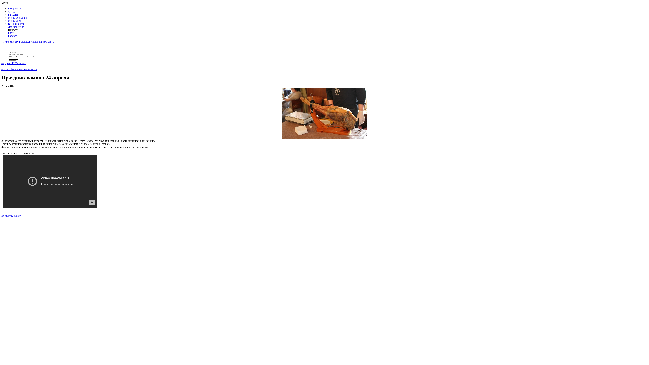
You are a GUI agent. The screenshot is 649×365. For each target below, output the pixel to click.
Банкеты (13, 14)
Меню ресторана (17, 17)
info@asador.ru (12, 60)
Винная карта (16, 23)
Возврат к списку (11, 215)
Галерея (12, 35)
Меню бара (14, 20)
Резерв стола (15, 8)
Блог (11, 32)
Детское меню (16, 26)
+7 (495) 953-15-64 (13, 58)
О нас (11, 11)
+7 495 (10, 41)
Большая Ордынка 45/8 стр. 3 (37, 41)
